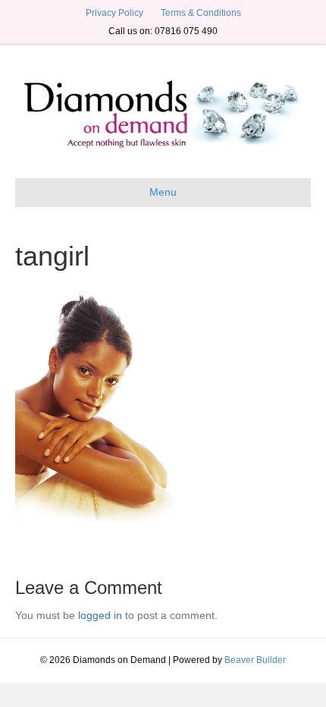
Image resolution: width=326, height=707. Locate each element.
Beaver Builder (255, 660)
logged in (100, 615)
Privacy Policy (114, 13)
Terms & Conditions (201, 13)
